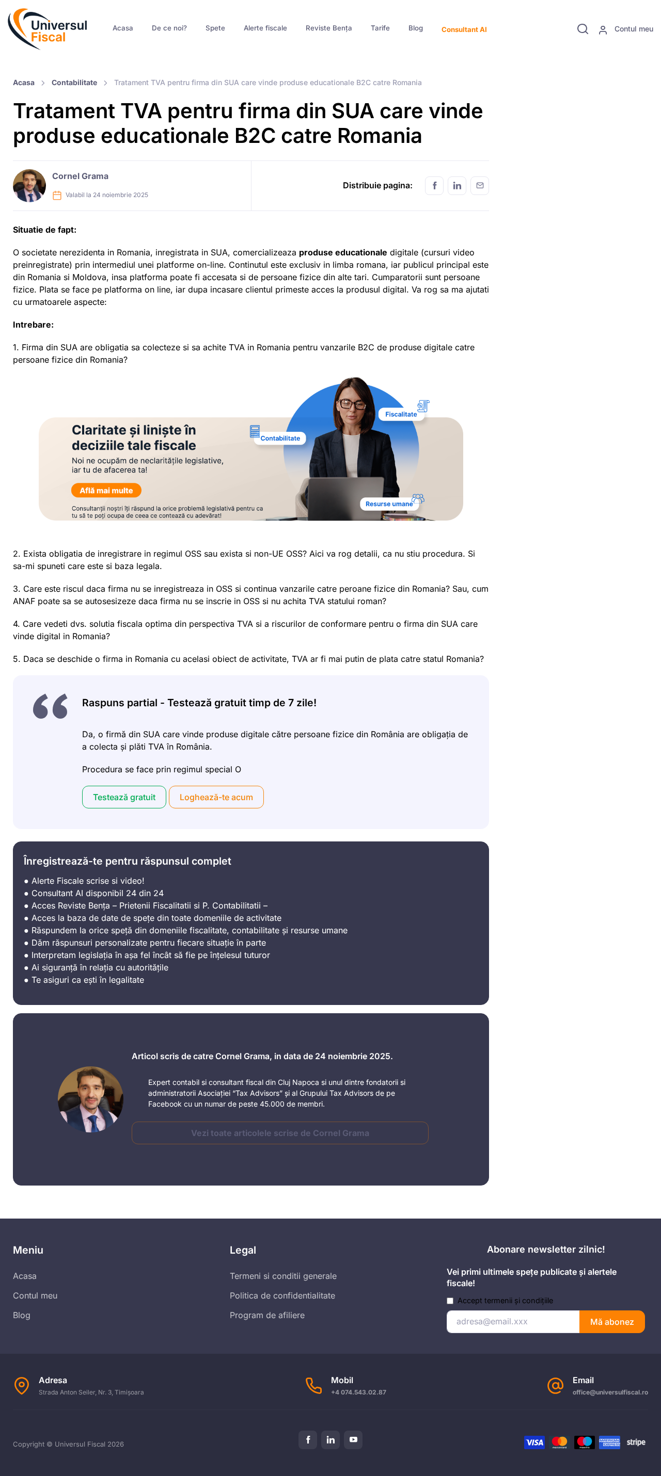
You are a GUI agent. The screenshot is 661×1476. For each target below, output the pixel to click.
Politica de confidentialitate (282, 1295)
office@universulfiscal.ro (610, 1392)
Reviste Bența (329, 28)
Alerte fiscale (265, 28)
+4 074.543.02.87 (358, 1392)
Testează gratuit (124, 797)
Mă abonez (612, 1322)
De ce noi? (169, 28)
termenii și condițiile (518, 1300)
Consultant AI (464, 29)
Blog (415, 28)
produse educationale (343, 252)
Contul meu (632, 28)
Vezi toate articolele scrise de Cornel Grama (280, 1133)
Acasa (123, 28)
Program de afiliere (267, 1315)
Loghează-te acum (216, 797)
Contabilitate (74, 82)
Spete (215, 28)
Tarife (380, 28)
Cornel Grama (80, 176)
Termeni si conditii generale (283, 1276)
